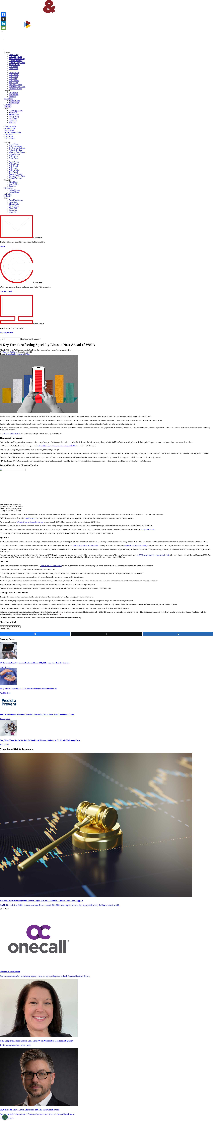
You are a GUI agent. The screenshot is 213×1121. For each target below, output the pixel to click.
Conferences (8, 99)
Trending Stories (10, 126)
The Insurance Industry (17, 59)
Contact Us (13, 121)
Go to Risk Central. (6, 291)
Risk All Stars (14, 75)
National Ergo (14, 103)
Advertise (7, 105)
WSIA (27, 354)
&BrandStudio (14, 115)
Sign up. (2, 246)
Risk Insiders (13, 67)
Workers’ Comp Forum (17, 63)
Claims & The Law (15, 61)
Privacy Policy (14, 117)
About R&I (13, 119)
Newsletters (13, 113)
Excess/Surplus (11, 354)
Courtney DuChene (10, 352)
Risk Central (13, 77)
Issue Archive (13, 95)
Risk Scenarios (14, 81)
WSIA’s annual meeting (12, 433)
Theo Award (13, 83)
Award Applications (16, 111)
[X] (3, 19)
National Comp (14, 65)
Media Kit (12, 123)
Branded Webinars (15, 89)
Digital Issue (13, 93)
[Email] (3, 28)
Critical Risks (13, 55)
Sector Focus (13, 69)
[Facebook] (3, 14)
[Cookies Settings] (5, 1117)
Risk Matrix (13, 79)
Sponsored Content (15, 85)
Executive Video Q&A (17, 87)
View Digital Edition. (6, 332)
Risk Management (15, 57)
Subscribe (12, 97)
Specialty (20, 354)
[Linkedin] (3, 23)
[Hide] (2, 32)
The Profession (9, 138)
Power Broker (14, 73)
